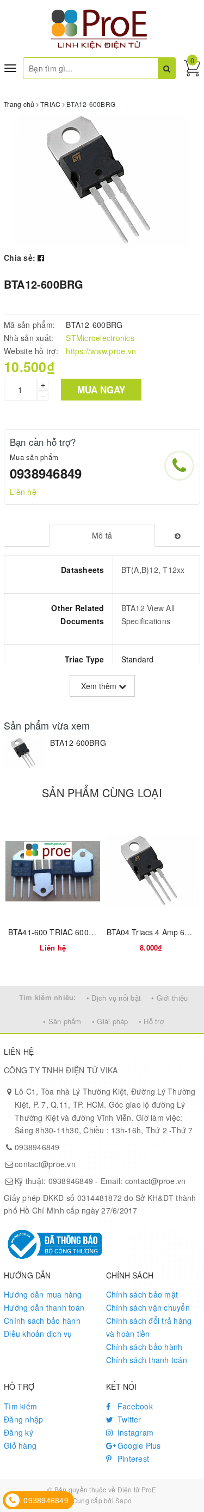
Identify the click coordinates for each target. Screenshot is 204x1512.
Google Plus (138, 1445)
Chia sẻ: (19, 257)
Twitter (128, 1419)
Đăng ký (18, 1432)
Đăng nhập (23, 1419)
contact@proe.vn (45, 1163)
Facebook (134, 1406)
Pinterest (132, 1458)
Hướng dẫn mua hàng (43, 1294)
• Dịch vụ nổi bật (113, 998)
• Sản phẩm (62, 1021)
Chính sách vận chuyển (148, 1307)
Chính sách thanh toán (146, 1359)
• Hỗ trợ (151, 1021)
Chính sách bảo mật (142, 1294)
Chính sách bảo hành (42, 1320)
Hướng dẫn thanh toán (44, 1307)
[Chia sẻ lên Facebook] (41, 257)
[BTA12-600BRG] (24, 753)
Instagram (134, 1432)
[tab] (102, 535)
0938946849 (46, 473)
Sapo (123, 1500)
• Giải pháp (110, 1021)
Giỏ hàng (20, 1445)
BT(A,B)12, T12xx (153, 569)
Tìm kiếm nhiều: (47, 997)
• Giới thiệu (169, 998)
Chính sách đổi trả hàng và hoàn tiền (149, 1327)
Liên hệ (23, 491)
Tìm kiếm (20, 1406)
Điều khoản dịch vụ (38, 1333)
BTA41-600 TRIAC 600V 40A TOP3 (70, 932)
